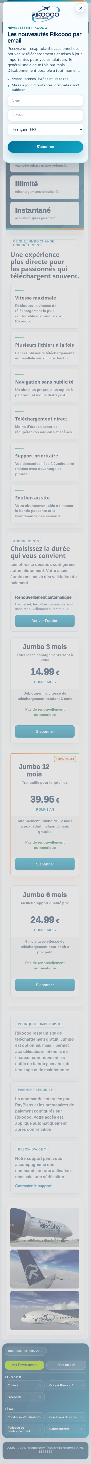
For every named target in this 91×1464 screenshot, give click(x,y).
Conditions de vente (63, 1417)
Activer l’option (44, 620)
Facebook (14, 1397)
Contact (13, 1385)
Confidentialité (59, 1429)
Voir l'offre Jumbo (24, 1365)
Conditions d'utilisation (23, 1417)
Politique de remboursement (19, 1429)
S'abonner (45, 147)
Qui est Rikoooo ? (61, 1385)
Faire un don (66, 1365)
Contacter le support (33, 1186)
